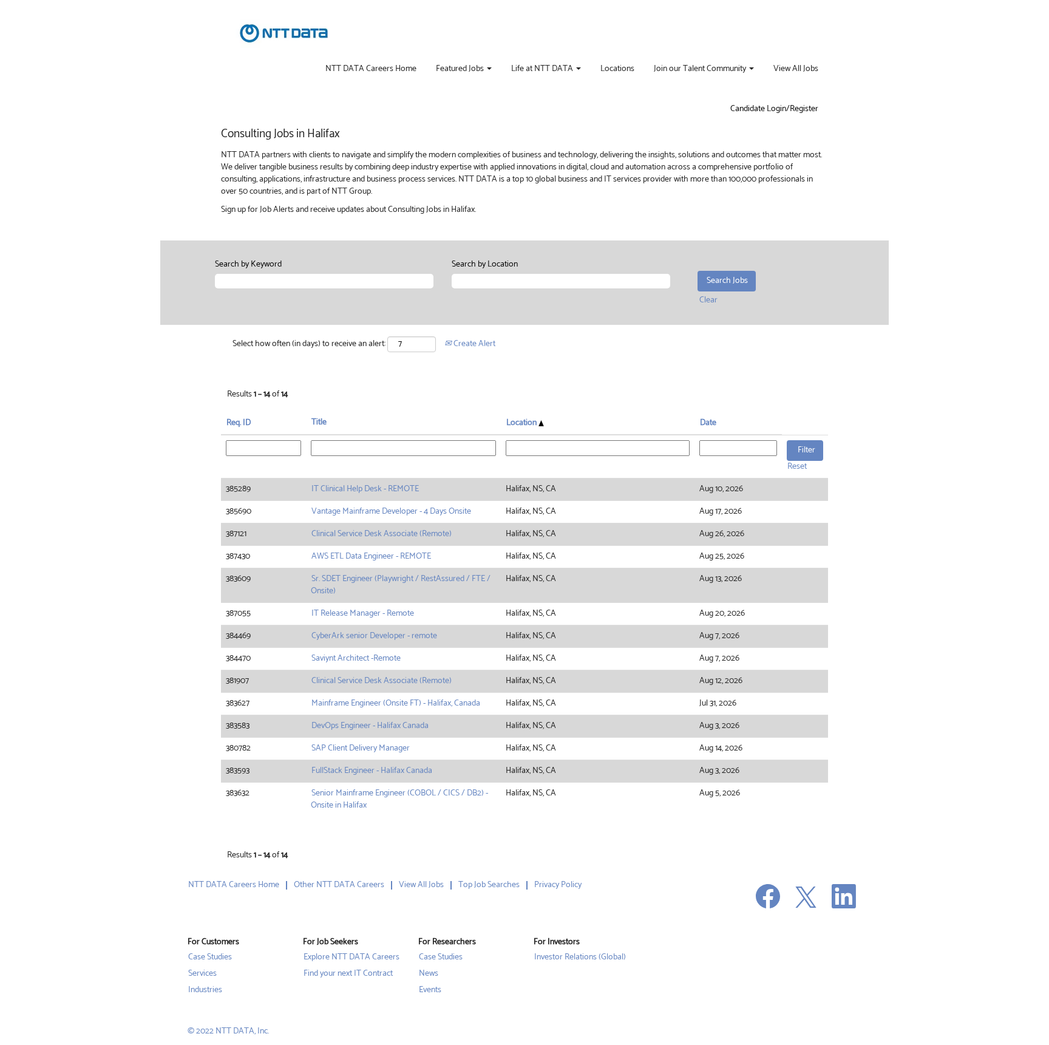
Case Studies (210, 957)
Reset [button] (797, 467)
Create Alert (473, 344)
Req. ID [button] (238, 423)
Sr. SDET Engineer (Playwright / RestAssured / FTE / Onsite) (401, 585)
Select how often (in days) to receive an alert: (309, 344)
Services (202, 974)
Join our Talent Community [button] (701, 69)
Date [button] (708, 423)
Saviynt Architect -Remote (356, 658)
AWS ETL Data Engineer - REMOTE (371, 556)
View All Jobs (795, 69)
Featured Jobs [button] (461, 69)
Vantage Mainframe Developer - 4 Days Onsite (391, 512)
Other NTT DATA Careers (339, 885)
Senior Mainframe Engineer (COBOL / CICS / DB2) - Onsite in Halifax (399, 799)
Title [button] (319, 422)
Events (430, 990)
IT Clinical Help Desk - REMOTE (365, 489)
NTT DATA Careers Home (370, 69)
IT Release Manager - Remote (362, 614)
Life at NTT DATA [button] (543, 69)
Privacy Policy (558, 885)
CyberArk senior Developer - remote (374, 636)
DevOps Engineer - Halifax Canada (370, 726)
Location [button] (522, 423)
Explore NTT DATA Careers (351, 957)
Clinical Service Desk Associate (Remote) (381, 534)
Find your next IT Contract (348, 974)
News (428, 974)
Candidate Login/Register (774, 109)
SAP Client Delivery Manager (360, 748)
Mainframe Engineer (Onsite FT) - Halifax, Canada (395, 703)
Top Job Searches (489, 885)
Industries (205, 990)
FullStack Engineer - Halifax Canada (371, 771)
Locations (617, 69)
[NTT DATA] (284, 33)
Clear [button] (708, 300)
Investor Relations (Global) (580, 957)
